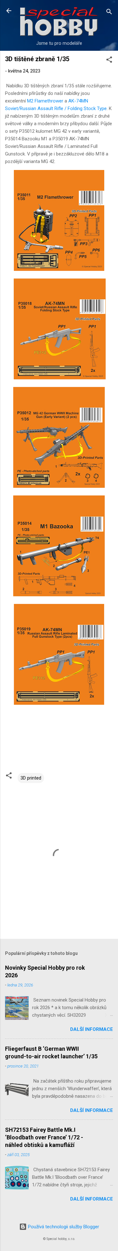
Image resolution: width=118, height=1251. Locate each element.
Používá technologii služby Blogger (63, 1227)
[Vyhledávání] (109, 12)
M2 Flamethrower (45, 101)
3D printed (30, 778)
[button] (109, 61)
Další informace (91, 1029)
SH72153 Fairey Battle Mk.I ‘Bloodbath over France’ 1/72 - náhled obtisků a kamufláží (44, 1137)
